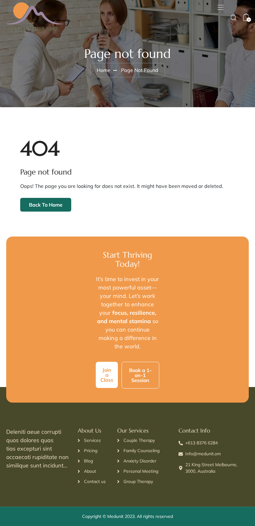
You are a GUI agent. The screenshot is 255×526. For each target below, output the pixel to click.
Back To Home (46, 205)
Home (103, 70)
